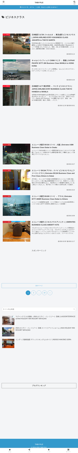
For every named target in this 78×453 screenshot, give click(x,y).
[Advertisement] (39, 25)
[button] (74, 309)
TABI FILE (39, 3)
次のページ (39, 285)
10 (44, 293)
